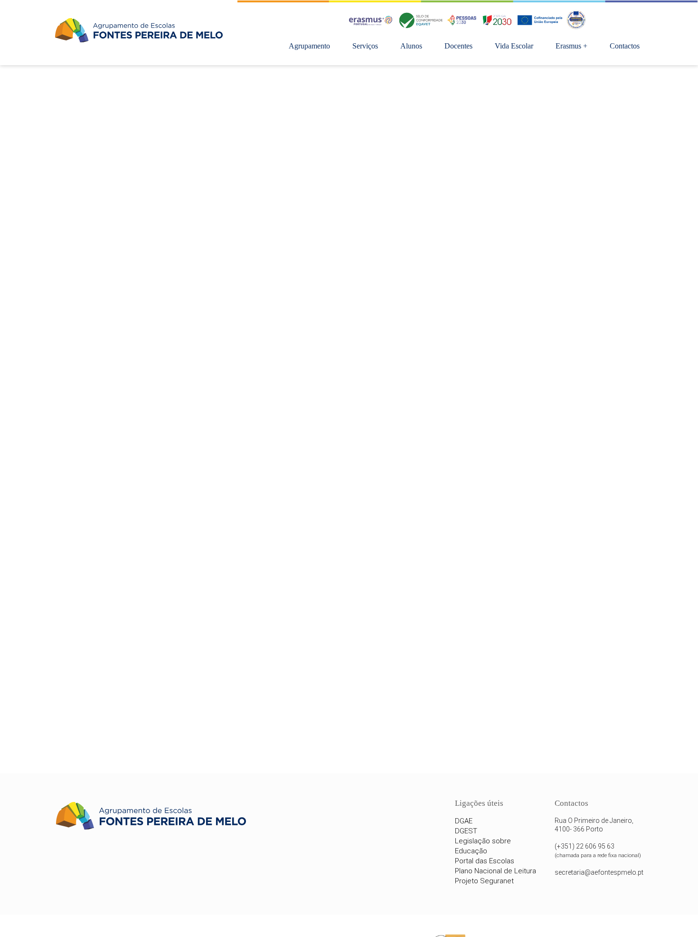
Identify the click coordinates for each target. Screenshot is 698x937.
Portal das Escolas (484, 861)
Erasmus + (571, 46)
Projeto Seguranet (484, 881)
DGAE (463, 821)
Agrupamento (309, 46)
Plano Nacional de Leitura (495, 871)
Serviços (365, 46)
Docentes (458, 46)
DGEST (466, 831)
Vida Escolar (514, 46)
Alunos (411, 46)
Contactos (625, 46)
